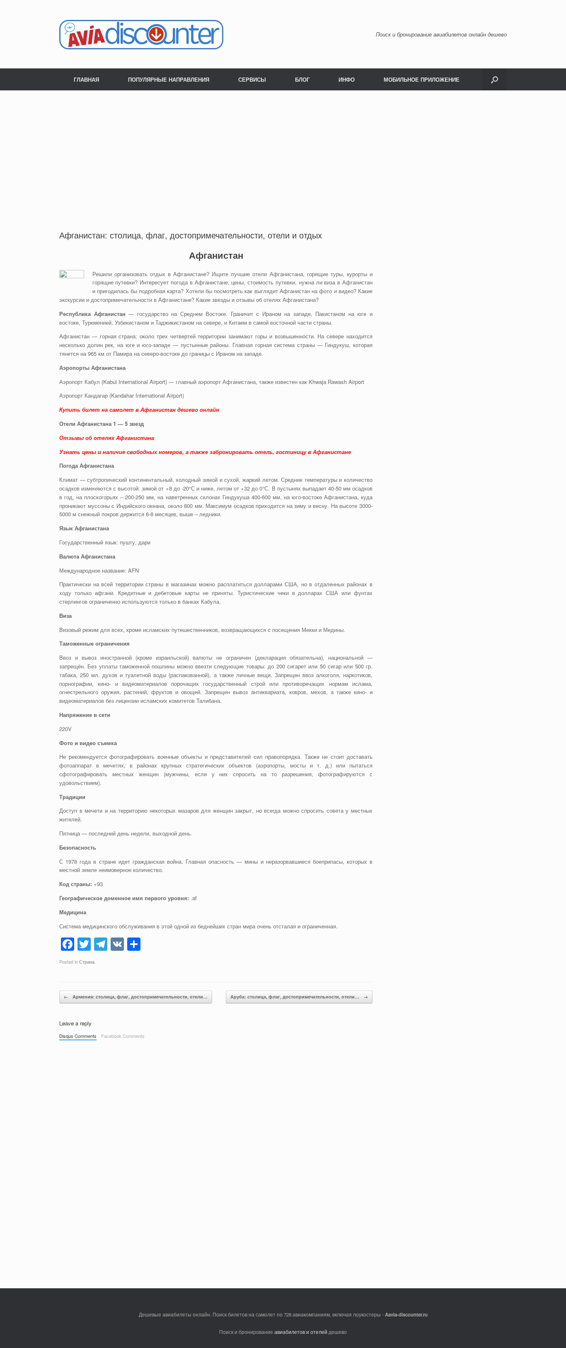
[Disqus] (215, 1160)
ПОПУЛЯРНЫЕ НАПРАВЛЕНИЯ (168, 79)
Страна (86, 961)
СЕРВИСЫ (252, 79)
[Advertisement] (215, 167)
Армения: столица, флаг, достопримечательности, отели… (136, 996)
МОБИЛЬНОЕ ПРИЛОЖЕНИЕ (422, 79)
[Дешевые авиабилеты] (141, 34)
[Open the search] (494, 79)
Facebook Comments (123, 1035)
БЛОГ (302, 79)
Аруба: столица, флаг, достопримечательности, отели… (299, 996)
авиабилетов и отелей (300, 1332)
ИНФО (347, 79)
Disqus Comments (78, 1035)
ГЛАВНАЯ (86, 79)
